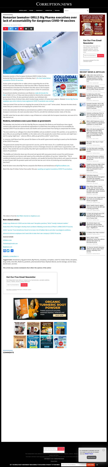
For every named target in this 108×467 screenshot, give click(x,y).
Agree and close (91, 457)
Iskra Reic (14, 262)
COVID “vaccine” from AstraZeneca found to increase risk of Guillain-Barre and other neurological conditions (37, 230)
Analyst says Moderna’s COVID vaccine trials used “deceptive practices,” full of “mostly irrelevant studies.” (35, 223)
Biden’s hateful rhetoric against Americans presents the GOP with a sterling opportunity (95, 207)
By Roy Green (96, 100)
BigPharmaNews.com (62, 165)
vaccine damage (62, 262)
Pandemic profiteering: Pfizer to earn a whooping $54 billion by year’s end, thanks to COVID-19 (95, 114)
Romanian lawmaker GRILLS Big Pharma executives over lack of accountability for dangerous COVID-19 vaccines (95, 106)
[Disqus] (40, 376)
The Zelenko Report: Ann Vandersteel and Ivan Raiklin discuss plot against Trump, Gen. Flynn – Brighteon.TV (95, 225)
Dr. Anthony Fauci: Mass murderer (95, 232)
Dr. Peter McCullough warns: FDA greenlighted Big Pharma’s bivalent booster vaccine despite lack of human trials (95, 216)
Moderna (21, 262)
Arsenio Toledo (17, 25)
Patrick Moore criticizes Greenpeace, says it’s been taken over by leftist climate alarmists (95, 87)
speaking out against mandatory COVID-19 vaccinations (54, 169)
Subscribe (90, 465)
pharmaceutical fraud (38, 262)
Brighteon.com (35, 216)
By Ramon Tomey (96, 202)
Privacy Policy (54, 461)
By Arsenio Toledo (97, 91)
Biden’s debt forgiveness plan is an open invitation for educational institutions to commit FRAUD (95, 123)
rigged (31, 10)
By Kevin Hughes (96, 229)
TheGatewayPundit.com (10, 243)
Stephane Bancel (50, 262)
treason (57, 10)
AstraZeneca (17, 260)
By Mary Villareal (96, 126)
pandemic (27, 262)
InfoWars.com (7, 240)
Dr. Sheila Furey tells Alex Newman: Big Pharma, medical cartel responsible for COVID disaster (94, 96)
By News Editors (96, 145)
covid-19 (57, 260)
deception (73, 260)
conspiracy (39, 10)
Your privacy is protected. (11, 289)
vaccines (14, 264)
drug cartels (7, 262)
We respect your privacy (45, 456)
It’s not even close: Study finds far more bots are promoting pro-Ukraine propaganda (95, 199)
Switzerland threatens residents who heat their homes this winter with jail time (95, 158)
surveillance (23, 10)
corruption (48, 10)
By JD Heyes (95, 172)
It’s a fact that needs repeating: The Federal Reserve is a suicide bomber (95, 150)
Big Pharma (35, 260)
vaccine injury (72, 262)
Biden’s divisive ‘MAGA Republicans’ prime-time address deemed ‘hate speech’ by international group (95, 240)
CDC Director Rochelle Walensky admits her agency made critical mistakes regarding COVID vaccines (95, 250)
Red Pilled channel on (24, 216)
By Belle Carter (96, 118)
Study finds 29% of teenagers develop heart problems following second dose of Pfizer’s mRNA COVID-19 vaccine (38, 227)
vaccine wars (7, 264)
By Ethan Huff (95, 83)
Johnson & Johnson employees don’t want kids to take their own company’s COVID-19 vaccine (32, 233)
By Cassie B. (95, 183)
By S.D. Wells (95, 138)
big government (26, 260)
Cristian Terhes (65, 260)
